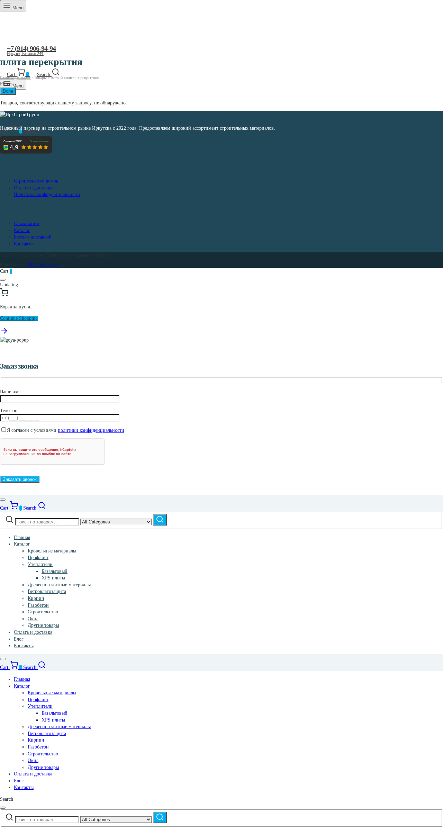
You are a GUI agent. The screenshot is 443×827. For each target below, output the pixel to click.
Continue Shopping (19, 318)
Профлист (38, 557)
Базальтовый (54, 571)
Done (8, 91)
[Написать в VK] (12, 62)
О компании (26, 223)
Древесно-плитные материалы (59, 584)
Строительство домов (36, 181)
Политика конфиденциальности (47, 194)
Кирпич (36, 598)
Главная (7, 77)
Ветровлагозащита (47, 591)
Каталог (24, 77)
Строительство (43, 611)
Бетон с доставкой (33, 237)
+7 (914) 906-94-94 (31, 48)
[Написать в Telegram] (23, 62)
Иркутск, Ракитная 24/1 (25, 53)
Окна (33, 618)
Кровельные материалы (52, 551)
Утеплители (40, 564)
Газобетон (38, 605)
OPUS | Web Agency (43, 264)
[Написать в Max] (34, 62)
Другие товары (43, 625)
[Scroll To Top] (4, 333)
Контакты (24, 244)
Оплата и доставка (33, 188)
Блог (19, 639)
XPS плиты (53, 577)
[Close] (3, 280)
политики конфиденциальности (91, 430)
